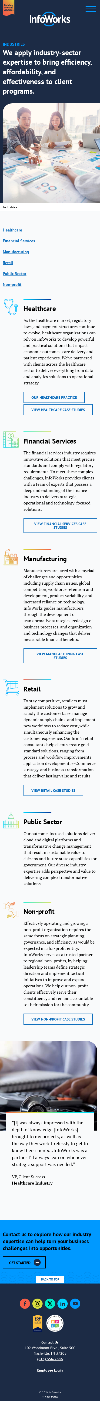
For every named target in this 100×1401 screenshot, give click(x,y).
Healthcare (12, 230)
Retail (8, 262)
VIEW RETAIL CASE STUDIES (53, 790)
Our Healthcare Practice (54, 397)
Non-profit (12, 284)
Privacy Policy (50, 1396)
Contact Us (50, 1342)
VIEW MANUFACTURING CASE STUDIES (60, 656)
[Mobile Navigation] (90, 8)
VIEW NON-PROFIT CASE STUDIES (58, 1019)
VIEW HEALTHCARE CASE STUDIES (58, 409)
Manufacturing (16, 251)
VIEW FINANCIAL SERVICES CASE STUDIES (60, 525)
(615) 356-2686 (50, 1359)
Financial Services (19, 241)
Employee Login (50, 1370)
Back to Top (50, 1279)
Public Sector (14, 273)
